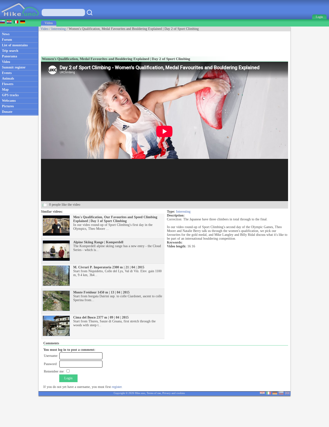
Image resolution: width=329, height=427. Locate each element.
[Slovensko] (281, 393)
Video (49, 23)
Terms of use (154, 393)
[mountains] (20, 18)
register (117, 387)
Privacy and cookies (173, 393)
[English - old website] (287, 393)
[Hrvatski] (262, 393)
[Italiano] (268, 393)
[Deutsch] (274, 393)
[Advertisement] (126, 42)
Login (68, 378)
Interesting (58, 29)
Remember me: (54, 371)
